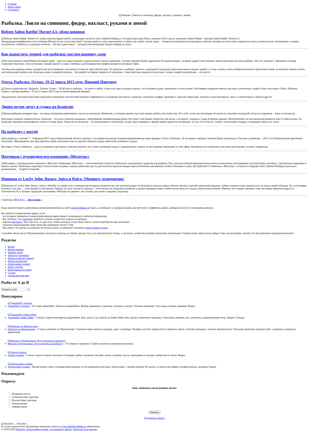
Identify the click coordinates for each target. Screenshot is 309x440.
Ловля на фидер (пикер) (21, 258)
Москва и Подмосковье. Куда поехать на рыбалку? (35, 343)
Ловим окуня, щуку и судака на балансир (37, 106)
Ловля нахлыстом (17, 261)
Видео (11, 246)
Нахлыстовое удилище (24, 400)
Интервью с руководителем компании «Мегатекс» (45, 156)
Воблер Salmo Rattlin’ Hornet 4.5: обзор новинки (43, 32)
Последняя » (35, 199)
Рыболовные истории (20, 269)
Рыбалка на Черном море (21, 329)
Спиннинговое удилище (25, 397)
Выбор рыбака (16, 249)
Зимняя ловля (15, 252)
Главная (12, 4)
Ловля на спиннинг (18, 255)
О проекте (13, 9)
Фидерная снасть (20, 393)
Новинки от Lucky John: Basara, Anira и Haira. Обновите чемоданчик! (62, 179)
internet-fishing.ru (80, 207)
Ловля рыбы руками (19, 264)
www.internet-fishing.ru (74, 426)
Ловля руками (19, 403)
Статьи (11, 272)
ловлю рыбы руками (96, 227)
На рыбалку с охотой (19, 131)
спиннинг (27, 219)
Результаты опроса (154, 418)
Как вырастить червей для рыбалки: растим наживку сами (53, 54)
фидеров (17, 222)
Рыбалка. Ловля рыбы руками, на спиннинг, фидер (44, 429)
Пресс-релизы (15, 267)
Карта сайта (14, 6)
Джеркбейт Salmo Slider (21, 317)
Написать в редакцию (85, 429)
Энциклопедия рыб (18, 275)
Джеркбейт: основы (18, 306)
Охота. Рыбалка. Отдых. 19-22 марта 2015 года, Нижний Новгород (59, 82)
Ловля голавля (16, 355)
